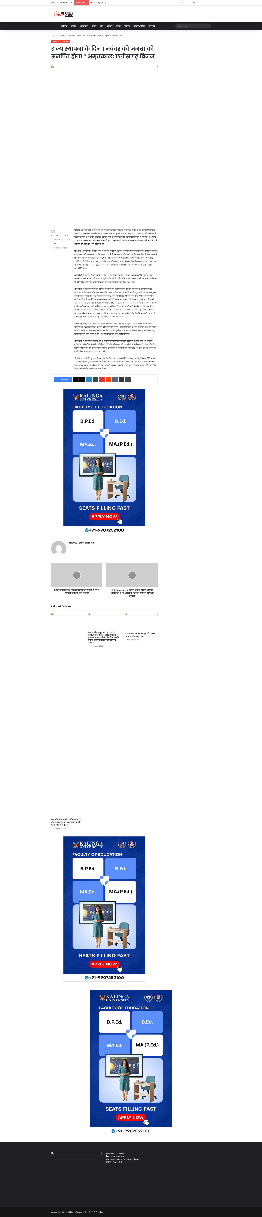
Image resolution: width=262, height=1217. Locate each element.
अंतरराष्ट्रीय (84, 26)
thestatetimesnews (59, 235)
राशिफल (127, 26)
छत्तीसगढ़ (64, 26)
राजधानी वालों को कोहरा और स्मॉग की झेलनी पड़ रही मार (140, 635)
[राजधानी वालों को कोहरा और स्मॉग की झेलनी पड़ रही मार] (141, 622)
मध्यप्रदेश (152, 26)
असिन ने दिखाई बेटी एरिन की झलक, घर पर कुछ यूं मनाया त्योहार (110, 3)
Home (55, 35)
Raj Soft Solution (96, 1212)
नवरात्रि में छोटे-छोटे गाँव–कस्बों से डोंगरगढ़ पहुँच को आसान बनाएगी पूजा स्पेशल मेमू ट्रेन (66, 822)
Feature (63, 35)
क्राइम (94, 26)
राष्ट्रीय (73, 26)
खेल (101, 26)
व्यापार (118, 26)
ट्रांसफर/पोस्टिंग (139, 26)
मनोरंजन (109, 26)
